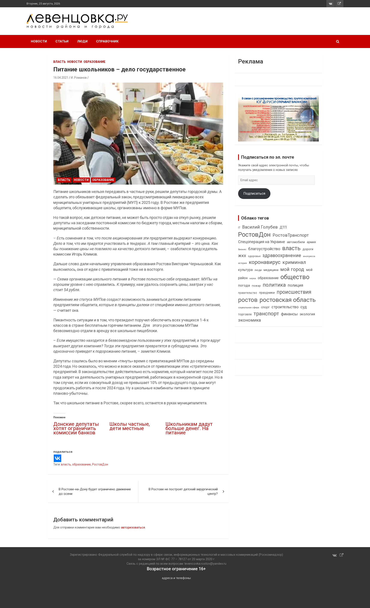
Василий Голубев (260, 227)
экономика (249, 320)
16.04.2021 (60, 77)
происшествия (294, 292)
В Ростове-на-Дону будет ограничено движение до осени (95, 491)
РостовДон (100, 464)
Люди (82, 41)
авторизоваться (133, 527)
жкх (242, 255)
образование (81, 464)
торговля (245, 314)
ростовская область (288, 299)
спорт (265, 307)
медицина (271, 270)
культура (245, 270)
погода (244, 285)
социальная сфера (248, 307)
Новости (39, 41)
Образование (94, 61)
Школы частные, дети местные (129, 426)
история (242, 263)
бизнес (242, 249)
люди (258, 270)
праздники (267, 293)
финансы (289, 314)
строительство (285, 307)
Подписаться (254, 193)
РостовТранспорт (291, 235)
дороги (308, 249)
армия (311, 242)
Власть (59, 61)
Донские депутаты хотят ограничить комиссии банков (76, 428)
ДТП (283, 227)
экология (307, 314)
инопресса (309, 256)
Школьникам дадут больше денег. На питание (189, 428)
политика (274, 285)
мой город (292, 269)
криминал (294, 262)
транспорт (266, 313)
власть (66, 464)
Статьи (62, 41)
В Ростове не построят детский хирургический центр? (183, 491)
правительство (247, 292)
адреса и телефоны (176, 578)
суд (303, 307)
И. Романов (79, 77)
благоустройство (264, 249)
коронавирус (264, 262)
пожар (256, 285)
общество (294, 277)
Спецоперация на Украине (261, 241)
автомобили (296, 242)
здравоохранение (282, 255)
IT (239, 227)
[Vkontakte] (57, 458)
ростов (248, 299)
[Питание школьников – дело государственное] (138, 133)
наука (252, 278)
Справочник (107, 41)
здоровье (254, 256)
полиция (295, 285)
